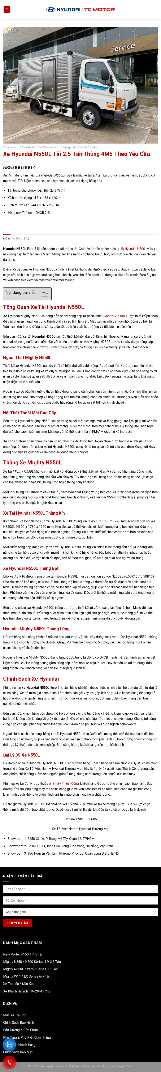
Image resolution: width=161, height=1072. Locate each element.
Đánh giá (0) (21, 238)
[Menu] (7, 9)
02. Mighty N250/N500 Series (79, 147)
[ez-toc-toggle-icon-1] (42, 294)
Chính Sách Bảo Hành (18, 1023)
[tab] (6, 238)
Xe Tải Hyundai (47, 147)
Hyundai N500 (135, 249)
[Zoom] (9, 138)
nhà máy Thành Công (64, 784)
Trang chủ (9, 147)
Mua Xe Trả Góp (14, 1015)
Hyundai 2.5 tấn (113, 316)
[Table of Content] (44, 293)
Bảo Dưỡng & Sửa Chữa (20, 1030)
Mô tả (6, 238)
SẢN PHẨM (27, 147)
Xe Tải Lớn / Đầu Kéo (19, 984)
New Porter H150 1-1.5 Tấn (23, 954)
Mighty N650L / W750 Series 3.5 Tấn (30, 969)
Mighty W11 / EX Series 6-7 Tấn (27, 976)
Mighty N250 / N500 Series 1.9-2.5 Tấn (32, 962)
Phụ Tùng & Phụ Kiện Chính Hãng (27, 1037)
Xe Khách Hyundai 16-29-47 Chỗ (27, 991)
